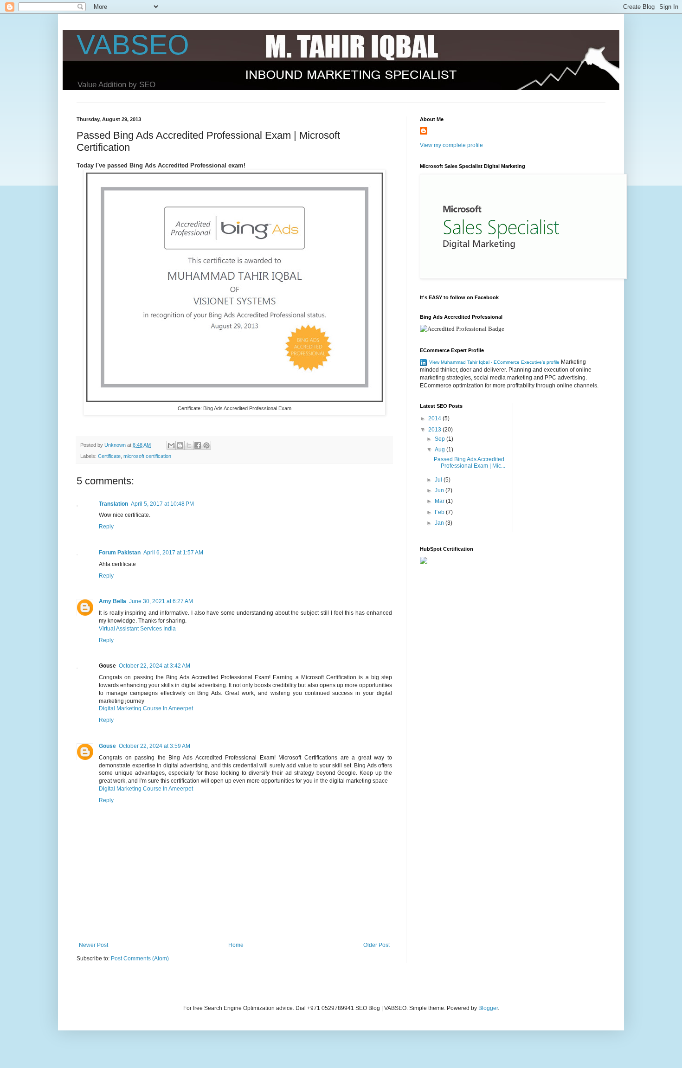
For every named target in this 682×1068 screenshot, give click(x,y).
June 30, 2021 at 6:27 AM (161, 601)
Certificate (109, 456)
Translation (113, 504)
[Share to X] (188, 445)
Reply (106, 526)
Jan (440, 523)
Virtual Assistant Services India (137, 628)
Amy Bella (112, 601)
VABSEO (133, 44)
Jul (439, 479)
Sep (440, 439)
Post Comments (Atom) (140, 958)
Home (236, 945)
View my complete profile (451, 145)
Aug (440, 449)
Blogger (488, 1008)
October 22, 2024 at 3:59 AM (154, 746)
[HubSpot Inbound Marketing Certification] (423, 562)
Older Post (376, 945)
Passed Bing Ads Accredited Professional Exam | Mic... (469, 462)
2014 (435, 418)
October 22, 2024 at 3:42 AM (154, 666)
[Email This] (171, 445)
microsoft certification (147, 456)
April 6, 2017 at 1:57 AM (173, 552)
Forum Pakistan (120, 552)
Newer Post (93, 945)
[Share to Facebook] (197, 445)
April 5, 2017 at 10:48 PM (162, 504)
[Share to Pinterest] (206, 445)
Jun (440, 490)
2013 (435, 429)
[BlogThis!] (180, 445)
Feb (440, 512)
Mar (440, 501)
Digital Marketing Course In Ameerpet (146, 708)
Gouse (107, 746)
